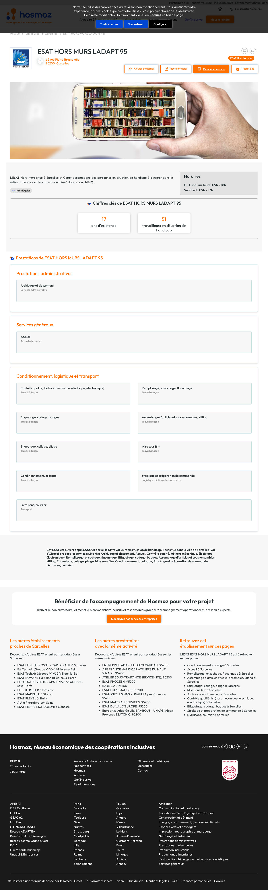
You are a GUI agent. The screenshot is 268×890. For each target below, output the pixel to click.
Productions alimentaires (176, 854)
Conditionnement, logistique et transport (186, 813)
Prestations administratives (177, 841)
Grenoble (122, 808)
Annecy (121, 864)
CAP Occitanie (20, 808)
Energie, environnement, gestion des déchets (189, 822)
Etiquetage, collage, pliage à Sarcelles (213, 686)
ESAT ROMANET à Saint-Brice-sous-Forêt (46, 678)
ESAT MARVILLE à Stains (34, 694)
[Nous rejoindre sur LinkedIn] (239, 746)
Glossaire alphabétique (153, 761)
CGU (175, 881)
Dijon (119, 813)
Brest (119, 845)
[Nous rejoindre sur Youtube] (247, 746)
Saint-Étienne (83, 864)
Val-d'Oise (32, 33)
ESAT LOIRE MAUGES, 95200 (122, 690)
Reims (78, 854)
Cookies (155, 15)
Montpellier (82, 836)
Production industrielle (174, 850)
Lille (76, 845)
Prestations (247, 68)
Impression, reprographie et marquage (185, 831)
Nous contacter (178, 68)
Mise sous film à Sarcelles (204, 690)
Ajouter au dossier (144, 68)
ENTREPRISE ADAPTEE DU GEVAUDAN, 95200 (135, 665)
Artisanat (165, 803)
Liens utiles (145, 766)
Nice (77, 822)
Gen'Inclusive (83, 779)
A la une (79, 775)
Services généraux (171, 864)
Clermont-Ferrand (129, 841)
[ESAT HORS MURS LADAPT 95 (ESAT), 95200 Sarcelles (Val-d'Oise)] (21, 58)
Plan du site (135, 881)
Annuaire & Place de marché (93, 761)
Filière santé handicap (25, 850)
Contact (143, 770)
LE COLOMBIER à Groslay (35, 690)
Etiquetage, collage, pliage (75, 561)
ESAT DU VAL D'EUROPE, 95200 (124, 706)
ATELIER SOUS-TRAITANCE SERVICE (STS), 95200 (137, 677)
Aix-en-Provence (128, 836)
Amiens (121, 859)
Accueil (15, 33)
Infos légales (23, 190)
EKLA (14, 845)
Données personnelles (196, 881)
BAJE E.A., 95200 (114, 686)
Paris (77, 803)
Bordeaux (80, 841)
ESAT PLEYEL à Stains (32, 698)
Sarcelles (51, 33)
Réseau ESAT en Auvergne (28, 836)
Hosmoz (79, 770)
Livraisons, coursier (59, 565)
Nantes (78, 827)
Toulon (121, 803)
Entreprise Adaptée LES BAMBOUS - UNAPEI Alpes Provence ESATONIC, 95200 (137, 712)
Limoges (122, 854)
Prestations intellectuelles (176, 845)
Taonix (120, 881)
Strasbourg (81, 831)
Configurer (161, 24)
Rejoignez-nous (84, 784)
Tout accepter (109, 24)
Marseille (80, 808)
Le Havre (80, 859)
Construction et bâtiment (176, 817)
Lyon (77, 813)
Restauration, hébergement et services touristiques (193, 859)
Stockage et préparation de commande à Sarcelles (221, 710)
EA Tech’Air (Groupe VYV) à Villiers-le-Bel (46, 669)
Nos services (82, 766)
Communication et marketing (179, 808)
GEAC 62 (16, 817)
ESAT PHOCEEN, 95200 (118, 681)
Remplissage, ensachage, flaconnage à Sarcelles (220, 673)
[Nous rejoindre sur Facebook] (225, 746)
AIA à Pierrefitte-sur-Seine (35, 702)
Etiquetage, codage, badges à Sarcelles (214, 706)
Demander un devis (214, 69)
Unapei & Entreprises (24, 854)
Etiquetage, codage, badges (137, 557)
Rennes (79, 850)
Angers (121, 817)
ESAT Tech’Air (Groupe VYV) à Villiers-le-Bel (47, 673)
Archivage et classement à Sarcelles (211, 694)
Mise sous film (104, 561)
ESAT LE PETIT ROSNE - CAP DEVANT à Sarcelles (51, 665)
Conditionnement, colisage (133, 561)
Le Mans (122, 831)
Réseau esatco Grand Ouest (29, 841)
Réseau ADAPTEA (22, 831)
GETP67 (15, 822)
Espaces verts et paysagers (177, 827)
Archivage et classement (117, 553)
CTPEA (15, 813)
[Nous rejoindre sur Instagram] (232, 746)
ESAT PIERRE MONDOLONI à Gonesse (43, 707)
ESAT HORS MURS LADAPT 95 (84, 33)
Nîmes (120, 822)
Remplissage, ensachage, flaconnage (91, 557)
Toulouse (80, 817)
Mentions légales (157, 881)
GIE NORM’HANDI (22, 827)
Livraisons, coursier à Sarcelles (208, 715)
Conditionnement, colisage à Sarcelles (213, 665)
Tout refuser (136, 24)
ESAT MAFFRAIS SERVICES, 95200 (126, 702)
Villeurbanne (125, 827)
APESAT (15, 803)
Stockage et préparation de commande (181, 561)
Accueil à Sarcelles (199, 669)
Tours (120, 850)
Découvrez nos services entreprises (134, 619)
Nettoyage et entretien (174, 836)
